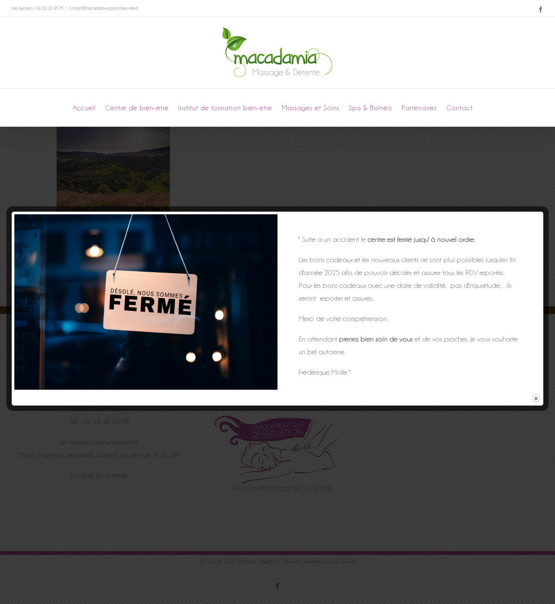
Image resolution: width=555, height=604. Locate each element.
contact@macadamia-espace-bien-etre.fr (103, 8)
